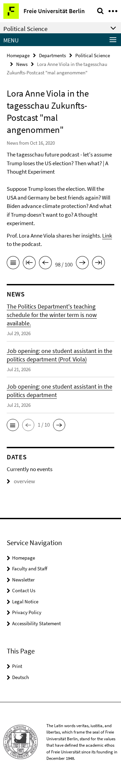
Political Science (92, 55)
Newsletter (23, 579)
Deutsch (20, 677)
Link (107, 235)
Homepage (18, 55)
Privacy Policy (26, 612)
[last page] (98, 264)
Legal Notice (25, 601)
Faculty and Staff (29, 568)
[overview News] (13, 264)
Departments (52, 55)
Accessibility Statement (36, 623)
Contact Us (23, 590)
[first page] (29, 264)
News (22, 64)
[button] (13, 425)
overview (24, 481)
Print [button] (17, 666)
